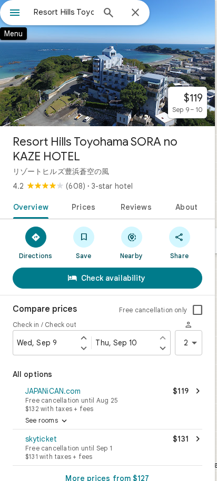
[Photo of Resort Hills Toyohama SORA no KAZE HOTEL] (107, 63)
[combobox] (64, 12)
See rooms (47, 421)
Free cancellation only (153, 310)
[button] (107, 398)
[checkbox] (197, 310)
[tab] (29, 206)
